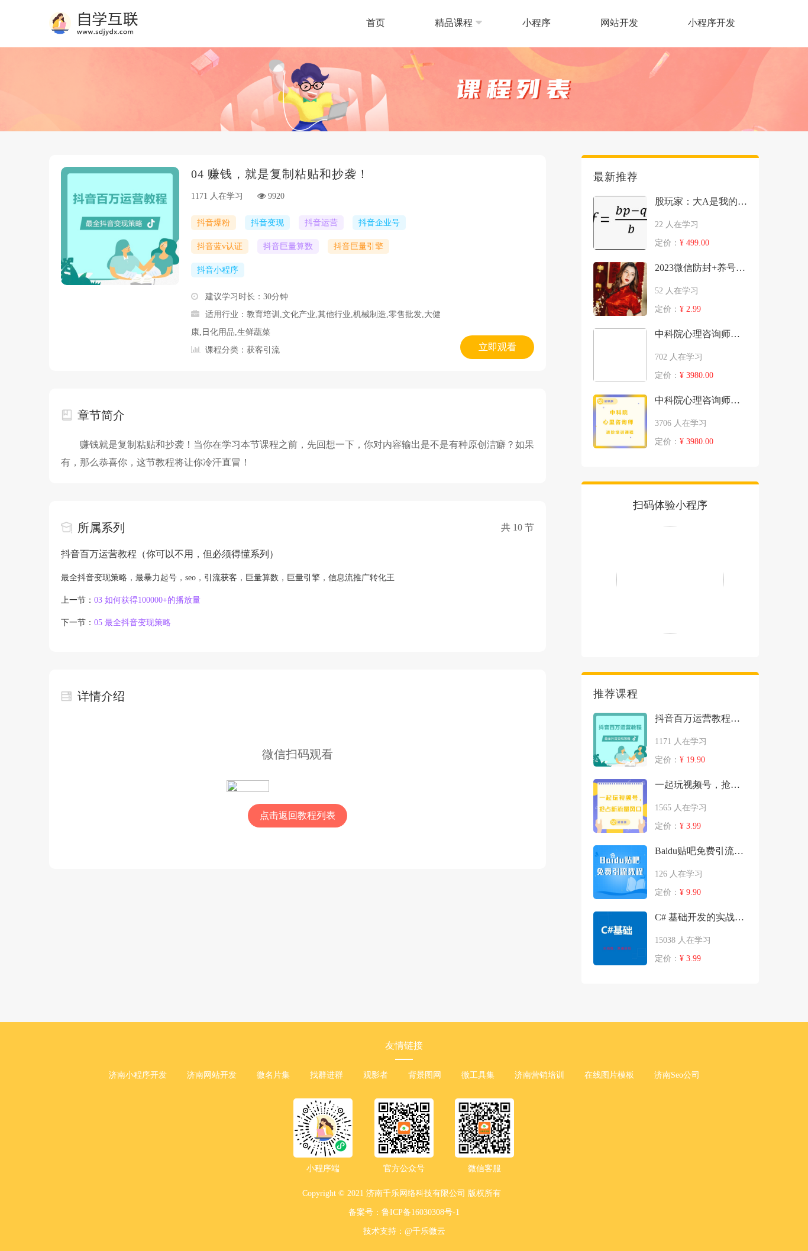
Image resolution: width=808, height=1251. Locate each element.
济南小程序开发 (138, 1075)
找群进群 (326, 1075)
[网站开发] (620, 44)
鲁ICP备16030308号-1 (421, 1212)
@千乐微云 (425, 1231)
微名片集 (273, 1075)
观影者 (375, 1075)
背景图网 (424, 1075)
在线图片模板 (609, 1075)
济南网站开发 (212, 1075)
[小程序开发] (711, 44)
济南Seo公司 (677, 1075)
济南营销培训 (539, 1075)
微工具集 (478, 1075)
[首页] (376, 44)
